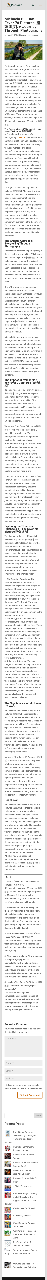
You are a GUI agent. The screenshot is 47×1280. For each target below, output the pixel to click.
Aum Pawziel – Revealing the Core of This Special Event (24, 1234)
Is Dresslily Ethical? (22, 1215)
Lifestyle (22, 35)
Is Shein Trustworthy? (23, 1186)
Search (38, 1116)
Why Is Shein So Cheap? (24, 1208)
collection (21, 137)
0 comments (32, 35)
